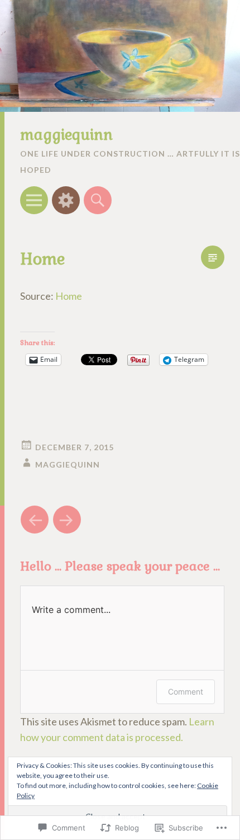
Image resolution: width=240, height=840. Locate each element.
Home (68, 296)
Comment (185, 691)
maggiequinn (66, 134)
